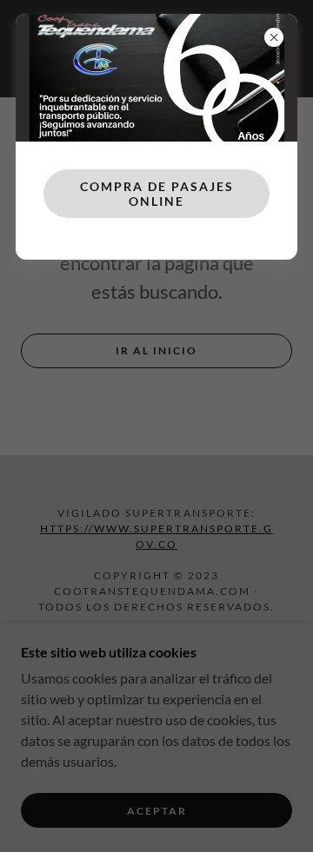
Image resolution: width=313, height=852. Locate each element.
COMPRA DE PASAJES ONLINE (157, 193)
